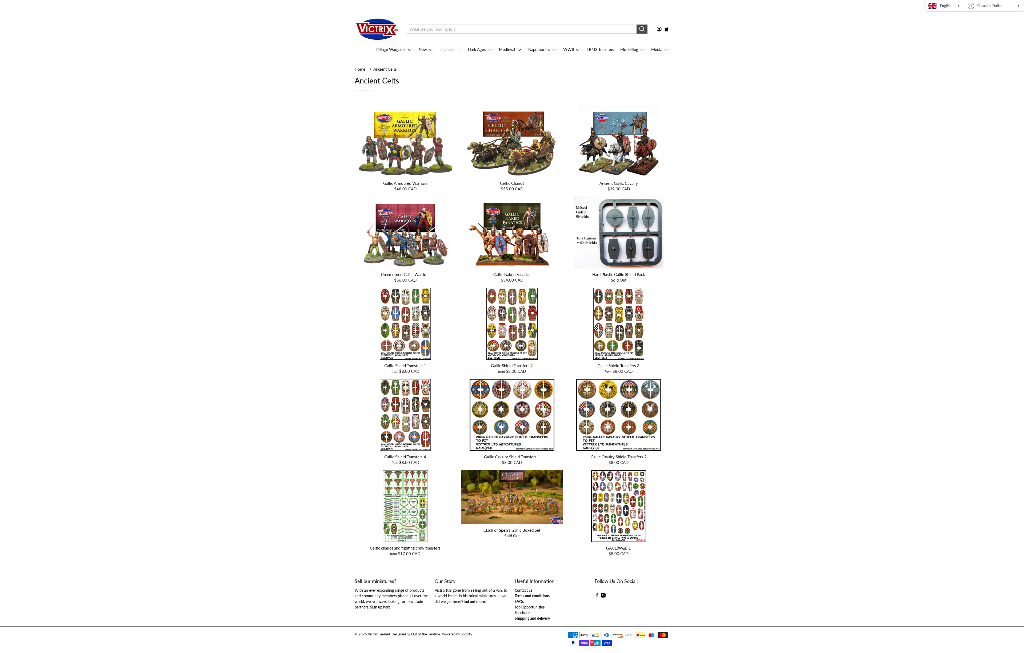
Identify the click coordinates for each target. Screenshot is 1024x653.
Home (360, 69)
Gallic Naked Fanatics (511, 274)
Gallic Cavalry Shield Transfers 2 (619, 456)
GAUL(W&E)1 (618, 548)
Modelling (629, 49)
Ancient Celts (385, 69)
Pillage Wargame (391, 49)
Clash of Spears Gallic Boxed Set (511, 530)
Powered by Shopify (457, 634)
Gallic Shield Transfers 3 (618, 365)
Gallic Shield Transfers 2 (512, 365)
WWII (568, 49)
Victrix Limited (379, 634)
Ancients (447, 49)
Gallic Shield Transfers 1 (405, 365)
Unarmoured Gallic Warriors (405, 274)
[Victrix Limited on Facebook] (597, 596)
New (423, 49)
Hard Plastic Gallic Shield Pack (618, 274)
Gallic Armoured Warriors (405, 183)
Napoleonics (539, 49)
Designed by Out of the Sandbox (415, 634)
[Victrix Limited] (377, 29)
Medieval (507, 49)
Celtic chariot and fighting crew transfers (405, 548)
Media (656, 49)
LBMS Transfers (600, 49)
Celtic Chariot (512, 183)
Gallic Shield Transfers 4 (405, 456)
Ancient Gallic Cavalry (618, 183)
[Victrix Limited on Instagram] (603, 596)
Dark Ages (477, 49)
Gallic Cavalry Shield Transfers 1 (512, 456)
